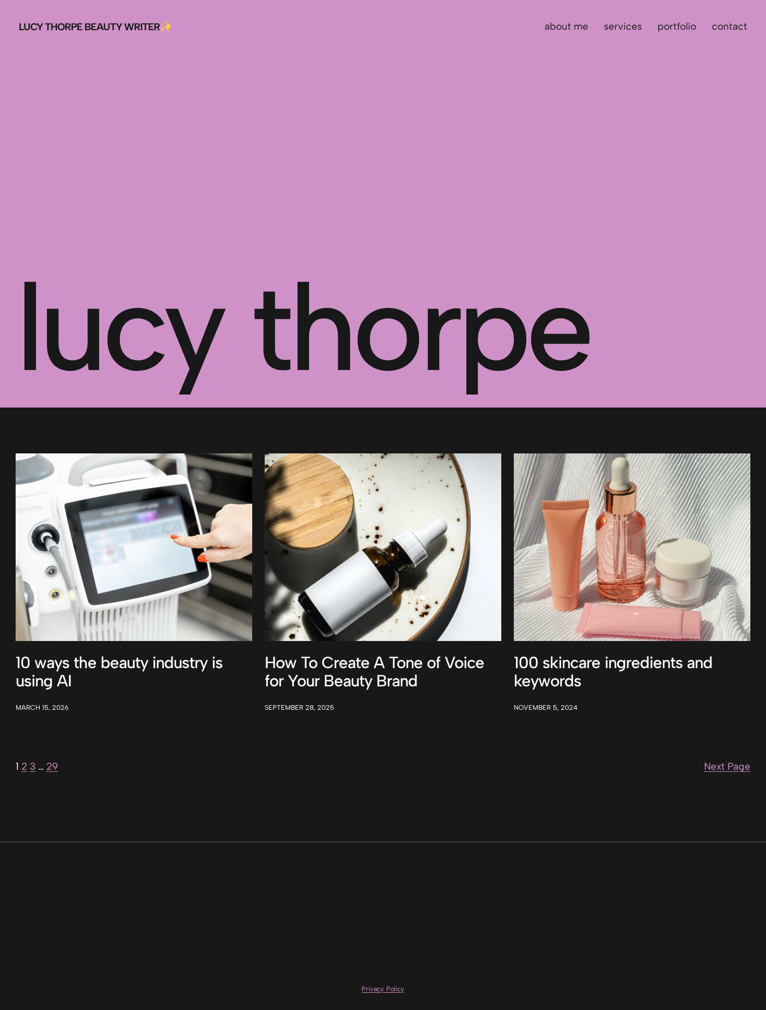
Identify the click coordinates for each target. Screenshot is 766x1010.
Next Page (727, 766)
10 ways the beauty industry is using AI (119, 672)
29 (52, 766)
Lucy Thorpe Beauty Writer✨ (95, 27)
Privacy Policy (383, 989)
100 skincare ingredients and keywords (613, 672)
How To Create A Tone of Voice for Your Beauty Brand (374, 672)
